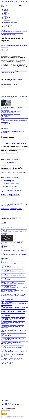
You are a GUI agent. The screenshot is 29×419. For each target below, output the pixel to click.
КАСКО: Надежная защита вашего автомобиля (12, 338)
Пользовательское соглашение (11, 404)
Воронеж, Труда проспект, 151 (8, 45)
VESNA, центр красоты (10, 195)
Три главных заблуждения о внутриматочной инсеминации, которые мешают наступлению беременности (12, 326)
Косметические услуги (19, 79)
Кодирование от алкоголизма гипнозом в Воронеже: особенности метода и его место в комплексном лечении (14, 313)
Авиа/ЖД (6, 14)
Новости (6, 9)
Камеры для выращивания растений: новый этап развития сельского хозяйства (13, 291)
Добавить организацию (9, 23)
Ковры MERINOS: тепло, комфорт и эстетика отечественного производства (12, 284)
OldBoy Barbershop (8, 163)
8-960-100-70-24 (13, 186)
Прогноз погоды (5, 4)
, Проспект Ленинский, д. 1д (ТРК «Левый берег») (13, 172)
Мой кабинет (7, 20)
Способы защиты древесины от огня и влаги (12, 269)
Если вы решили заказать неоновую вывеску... (14, 341)
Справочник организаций (10, 22)
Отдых (5, 16)
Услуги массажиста (5, 205)
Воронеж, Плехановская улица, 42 (9, 153)
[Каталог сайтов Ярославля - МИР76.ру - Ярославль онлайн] (14, 417)
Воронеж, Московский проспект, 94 (10, 211)
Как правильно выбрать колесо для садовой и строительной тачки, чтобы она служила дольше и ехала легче (13, 277)
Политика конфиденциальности (12, 406)
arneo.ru (12, 409)
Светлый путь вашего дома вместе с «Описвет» (13, 295)
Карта (5, 12)
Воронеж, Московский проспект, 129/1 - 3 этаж (13, 197)
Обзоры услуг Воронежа (7, 299)
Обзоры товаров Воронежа (7, 227)
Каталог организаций (9, 13)
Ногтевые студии (5, 80)
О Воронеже (7, 17)
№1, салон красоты (8, 181)
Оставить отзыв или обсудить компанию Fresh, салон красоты (14, 71)
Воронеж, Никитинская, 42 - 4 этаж (10, 183)
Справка (6, 10)
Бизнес (5, 18)
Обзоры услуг (7, 26)
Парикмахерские (14, 80)
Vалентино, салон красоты (11, 209)
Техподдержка (7, 403)
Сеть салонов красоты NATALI (13, 143)
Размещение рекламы (9, 402)
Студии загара (23, 80)
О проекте (6, 400)
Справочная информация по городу (10, 84)
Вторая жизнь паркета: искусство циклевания (12, 318)
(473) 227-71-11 (4, 186)
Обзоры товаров (8, 25)
